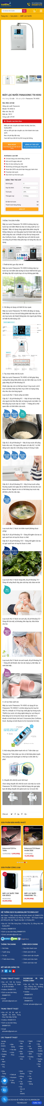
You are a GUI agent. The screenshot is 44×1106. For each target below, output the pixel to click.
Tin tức (4, 955)
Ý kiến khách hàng (8, 959)
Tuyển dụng (6, 952)
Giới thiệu (5, 948)
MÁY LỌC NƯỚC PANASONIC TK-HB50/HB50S (30, 894)
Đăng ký (22, 209)
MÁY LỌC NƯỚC (26, 16)
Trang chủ (4, 16)
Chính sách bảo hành (30, 959)
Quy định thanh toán (30, 948)
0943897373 (37, 5)
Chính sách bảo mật (30, 963)
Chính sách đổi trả (29, 952)
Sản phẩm (14, 16)
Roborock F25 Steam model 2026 (11, 849)
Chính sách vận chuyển (31, 955)
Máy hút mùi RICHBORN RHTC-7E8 (33, 849)
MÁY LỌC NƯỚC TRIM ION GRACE (10, 894)
